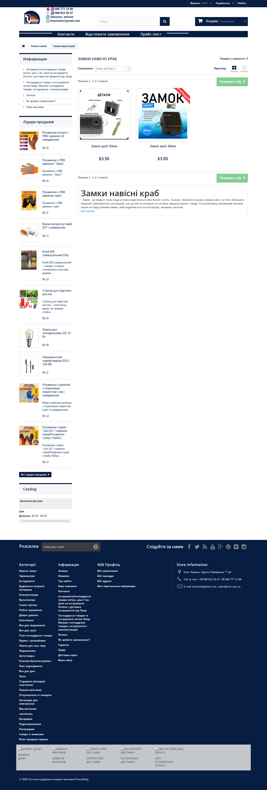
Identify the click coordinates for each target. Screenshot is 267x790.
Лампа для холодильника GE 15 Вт (56, 333)
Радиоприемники (30, 724)
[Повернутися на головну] (23, 46)
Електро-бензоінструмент (35, 661)
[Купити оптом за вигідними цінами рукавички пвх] (29, 200)
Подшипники (27, 650)
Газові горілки (28, 605)
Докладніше (88, 211)
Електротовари (28, 594)
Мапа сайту (65, 660)
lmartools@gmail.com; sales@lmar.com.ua (216, 586)
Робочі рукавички (30, 610)
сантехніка (25, 713)
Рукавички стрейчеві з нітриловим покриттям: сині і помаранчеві (56, 390)
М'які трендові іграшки (33, 739)
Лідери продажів (38, 121)
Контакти (65, 34)
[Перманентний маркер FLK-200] (29, 365)
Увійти (242, 3)
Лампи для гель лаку (32, 645)
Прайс (62, 650)
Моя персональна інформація (116, 586)
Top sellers (65, 581)
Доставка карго (67, 655)
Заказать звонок (61, 16)
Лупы (22, 676)
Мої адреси (104, 581)
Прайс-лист (150, 34)
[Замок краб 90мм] (104, 114)
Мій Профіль (108, 564)
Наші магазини (35, 107)
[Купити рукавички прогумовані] (29, 393)
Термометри (27, 576)
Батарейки (25, 719)
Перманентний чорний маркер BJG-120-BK (56, 360)
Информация (35, 59)
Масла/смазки (28, 708)
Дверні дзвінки (28, 615)
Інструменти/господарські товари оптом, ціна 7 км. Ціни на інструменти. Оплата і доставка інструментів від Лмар (47, 73)
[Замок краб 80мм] (162, 114)
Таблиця (234, 71)
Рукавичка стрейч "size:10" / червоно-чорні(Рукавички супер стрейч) (55, 432)
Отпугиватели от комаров (35, 695)
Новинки (63, 576)
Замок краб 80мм (163, 146)
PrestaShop (82, 779)
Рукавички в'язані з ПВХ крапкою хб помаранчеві (55, 136)
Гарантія (63, 645)
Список (244, 71)
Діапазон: (25, 515)
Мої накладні (105, 576)
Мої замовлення (107, 570)
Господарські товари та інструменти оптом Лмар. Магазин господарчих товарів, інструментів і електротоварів (46, 86)
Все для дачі (27, 671)
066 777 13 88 (64, 9)
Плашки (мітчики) (30, 690)
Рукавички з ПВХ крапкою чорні (53, 193)
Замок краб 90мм (104, 146)
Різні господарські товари (35, 635)
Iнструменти (27, 581)
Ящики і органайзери (32, 640)
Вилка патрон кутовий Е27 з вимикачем (57, 225)
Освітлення (26, 620)
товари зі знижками (31, 734)
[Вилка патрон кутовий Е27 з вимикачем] (29, 232)
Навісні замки (28, 570)
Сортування (85, 68)
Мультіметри (27, 599)
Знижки (63, 570)
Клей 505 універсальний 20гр (55, 253)
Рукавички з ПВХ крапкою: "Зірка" (53, 161)
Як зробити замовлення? (41, 101)
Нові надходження (30, 666)
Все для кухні (27, 630)
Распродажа (26, 729)
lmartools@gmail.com (65, 20)
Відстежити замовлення (107, 34)
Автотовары (27, 655)
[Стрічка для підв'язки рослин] (29, 299)
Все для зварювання (32, 625)
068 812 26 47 (64, 12)
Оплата (30, 95)
